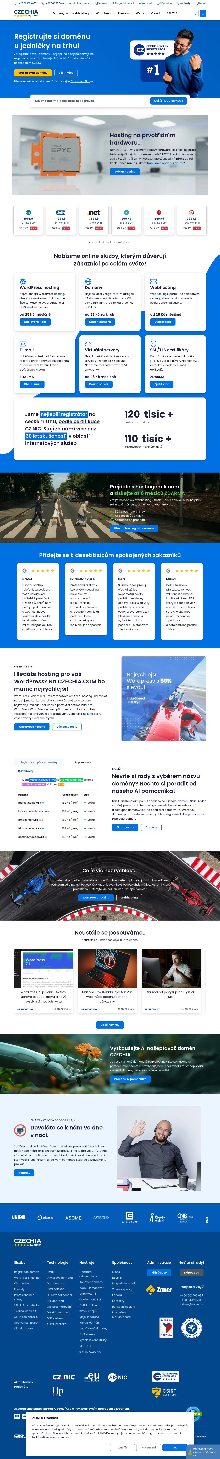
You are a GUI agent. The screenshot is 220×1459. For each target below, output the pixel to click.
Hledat (202, 3)
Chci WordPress (35, 322)
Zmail (50, 1272)
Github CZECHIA (90, 1352)
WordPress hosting (31, 727)
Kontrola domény (91, 1282)
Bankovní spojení (123, 1307)
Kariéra (117, 1295)
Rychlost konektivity (93, 1340)
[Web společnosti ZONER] (159, 1290)
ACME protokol (57, 1324)
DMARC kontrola (58, 1312)
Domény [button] (58, 13)
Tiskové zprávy (122, 1289)
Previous (14, 221)
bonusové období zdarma (165, 163)
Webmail (146, 3)
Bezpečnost (152, 1009)
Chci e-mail (32, 384)
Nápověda (166, 3)
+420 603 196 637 (26, 3)
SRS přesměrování (59, 1307)
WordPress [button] (103, 13)
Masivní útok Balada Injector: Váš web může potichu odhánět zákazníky (107, 997)
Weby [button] (140, 13)
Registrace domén (26, 1272)
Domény (151, 827)
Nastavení (148, 1448)
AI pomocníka (80, 81)
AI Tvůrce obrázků (26, 1317)
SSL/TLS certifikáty (26, 1305)
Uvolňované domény (93, 1328)
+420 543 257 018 (54, 3)
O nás (116, 1272)
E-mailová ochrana (60, 1278)
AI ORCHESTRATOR (26, 1323)
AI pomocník (125, 827)
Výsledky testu (67, 727)
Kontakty (184, 3)
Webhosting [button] (80, 13)
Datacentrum (56, 1283)
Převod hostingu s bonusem (134, 528)
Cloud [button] (155, 13)
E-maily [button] (123, 13)
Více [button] (170, 629)
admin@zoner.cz (81, 3)
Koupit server (98, 384)
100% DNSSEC (55, 1289)
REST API (85, 1346)
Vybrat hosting (124, 172)
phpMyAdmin (88, 1294)
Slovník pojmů (88, 1311)
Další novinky (110, 1025)
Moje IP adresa (89, 1317)
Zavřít (122, 1448)
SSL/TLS (172, 13)
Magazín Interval (124, 3)
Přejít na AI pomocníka (130, 1079)
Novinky (102, 3)
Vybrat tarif (163, 322)
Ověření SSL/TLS (90, 1299)
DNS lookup (87, 1334)
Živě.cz (24, 303)
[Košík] (196, 13)
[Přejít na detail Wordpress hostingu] (164, 699)
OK (175, 1448)
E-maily (19, 1289)
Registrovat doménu (32, 73)
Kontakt (24, 1173)
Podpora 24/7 (192, 1286)
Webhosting (158, 294)
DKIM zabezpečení (59, 1295)
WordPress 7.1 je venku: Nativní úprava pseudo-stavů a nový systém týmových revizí (43, 997)
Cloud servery (23, 1328)
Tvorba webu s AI (25, 1311)
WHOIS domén (89, 1323)
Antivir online (88, 1305)
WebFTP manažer (91, 1288)
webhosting (143, 500)
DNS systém (55, 1318)
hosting (59, 294)
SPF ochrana (55, 1301)
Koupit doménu (100, 322)
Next (206, 221)
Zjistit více (66, 73)
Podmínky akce (165, 505)
